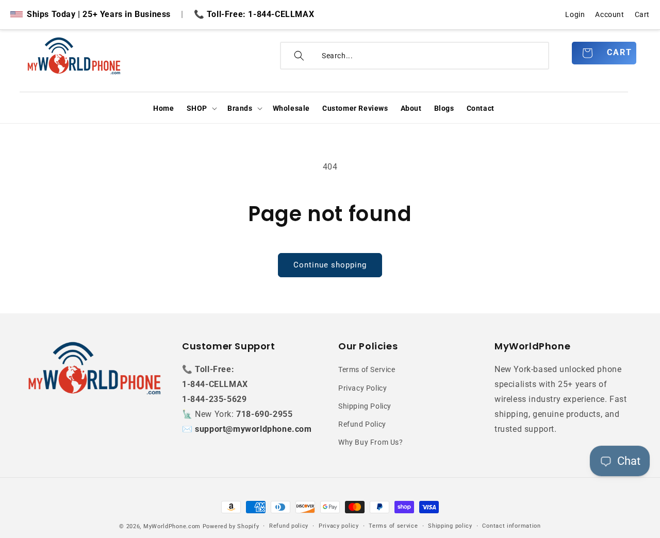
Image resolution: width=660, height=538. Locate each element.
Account (609, 14)
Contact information (511, 526)
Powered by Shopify (231, 526)
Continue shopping (330, 265)
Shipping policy (450, 526)
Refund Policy (362, 424)
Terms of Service (366, 369)
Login (575, 14)
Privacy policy (339, 526)
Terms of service (393, 526)
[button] (200, 108)
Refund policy (288, 526)
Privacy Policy (362, 388)
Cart (642, 14)
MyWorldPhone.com (172, 526)
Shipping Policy (364, 406)
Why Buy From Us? (370, 442)
